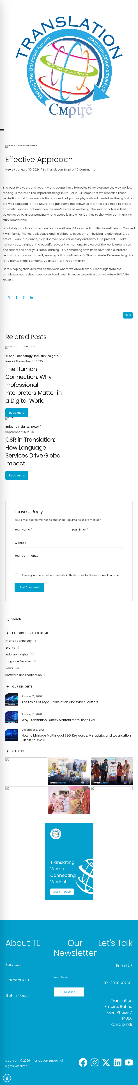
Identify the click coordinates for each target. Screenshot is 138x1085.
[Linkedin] (117, 1063)
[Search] (7, 619)
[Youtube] (129, 1063)
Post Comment (29, 587)
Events (12, 648)
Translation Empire (60, 169)
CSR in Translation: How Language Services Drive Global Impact (33, 451)
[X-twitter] (106, 1063)
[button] (22, 943)
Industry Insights (46, 356)
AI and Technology (19, 356)
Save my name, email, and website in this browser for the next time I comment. (72, 575)
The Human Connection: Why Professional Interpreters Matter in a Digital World (33, 385)
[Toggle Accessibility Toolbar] (7, 1078)
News (9, 169)
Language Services (20, 661)
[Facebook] (83, 1063)
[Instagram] (94, 1063)
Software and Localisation (25, 675)
